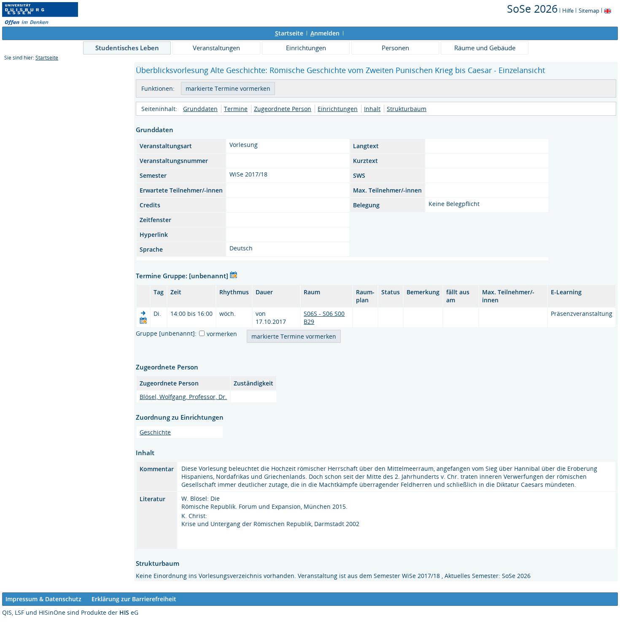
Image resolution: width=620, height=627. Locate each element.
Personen (395, 47)
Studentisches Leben (127, 47)
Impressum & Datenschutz (43, 599)
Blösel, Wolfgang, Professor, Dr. (183, 397)
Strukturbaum (406, 109)
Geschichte (155, 432)
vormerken (222, 334)
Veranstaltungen (216, 47)
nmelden (325, 33)
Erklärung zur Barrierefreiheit (134, 599)
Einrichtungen (306, 47)
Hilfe (568, 10)
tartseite (289, 33)
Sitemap (589, 10)
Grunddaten (200, 109)
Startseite (46, 57)
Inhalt (372, 109)
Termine (236, 109)
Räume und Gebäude (484, 47)
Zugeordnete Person (282, 109)
